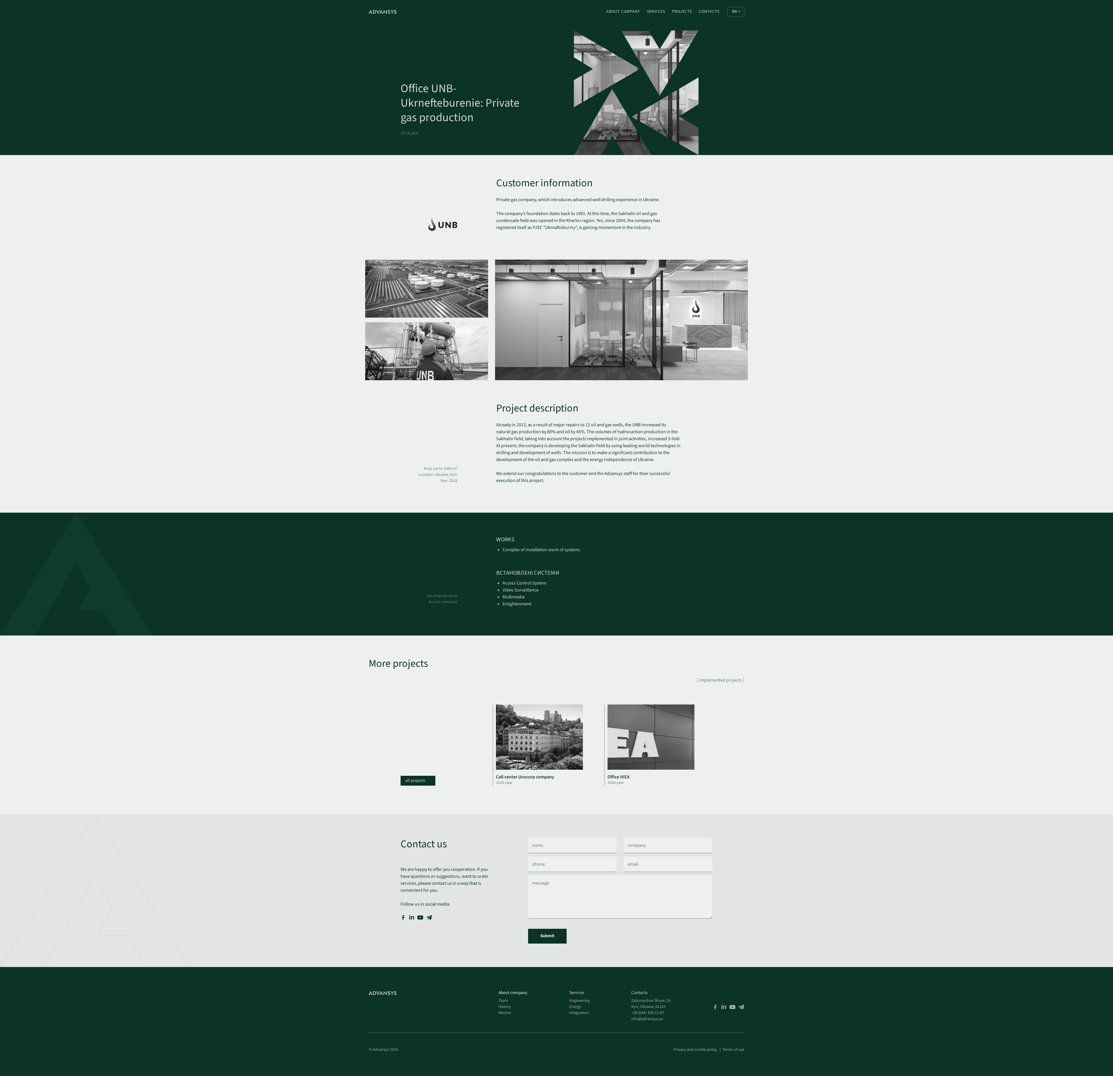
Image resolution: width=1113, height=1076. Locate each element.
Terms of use (733, 1050)
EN (734, 11)
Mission (505, 1013)
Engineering (579, 1001)
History (505, 1007)
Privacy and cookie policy (695, 1050)
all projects (415, 781)
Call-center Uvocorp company (525, 777)
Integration (579, 1013)
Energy (575, 1007)
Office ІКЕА (619, 777)
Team (503, 1001)
